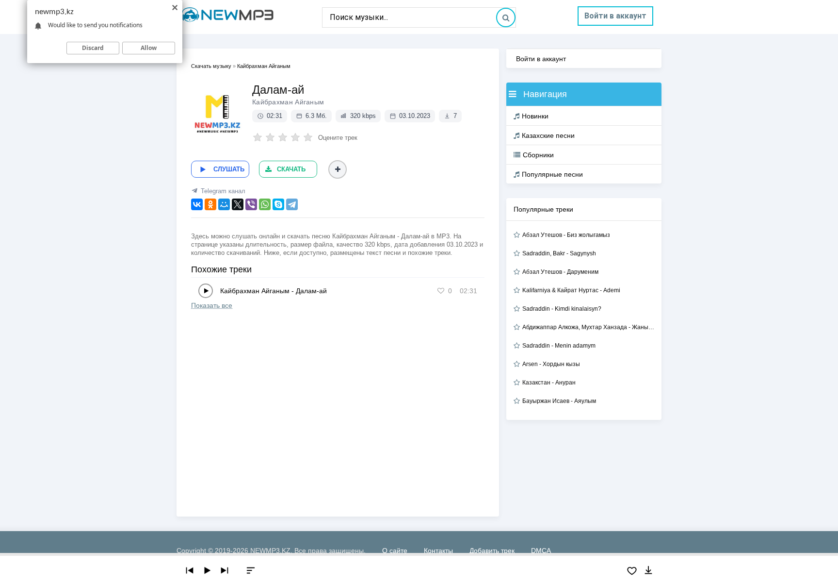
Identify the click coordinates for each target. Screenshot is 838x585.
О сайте (394, 550)
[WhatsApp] (265, 204)
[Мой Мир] (224, 204)
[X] (237, 204)
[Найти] (506, 17)
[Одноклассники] (210, 204)
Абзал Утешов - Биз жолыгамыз (566, 235)
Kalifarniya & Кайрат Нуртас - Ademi (571, 290)
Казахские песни (548, 135)
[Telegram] (292, 204)
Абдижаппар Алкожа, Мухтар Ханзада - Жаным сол (588, 327)
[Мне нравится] (441, 291)
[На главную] (249, 17)
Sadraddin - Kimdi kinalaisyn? (561, 308)
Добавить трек (492, 550)
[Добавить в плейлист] (337, 169)
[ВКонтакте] (197, 204)
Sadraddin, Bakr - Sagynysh (559, 253)
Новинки (535, 116)
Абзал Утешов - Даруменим (560, 271)
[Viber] (251, 204)
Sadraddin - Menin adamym (559, 345)
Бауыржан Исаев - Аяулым (559, 401)
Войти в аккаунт (615, 15)
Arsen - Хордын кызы (551, 364)
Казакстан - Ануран (549, 382)
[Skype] (278, 204)
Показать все (211, 305)
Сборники (538, 155)
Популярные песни (552, 174)
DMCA (541, 550)
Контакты (438, 550)
